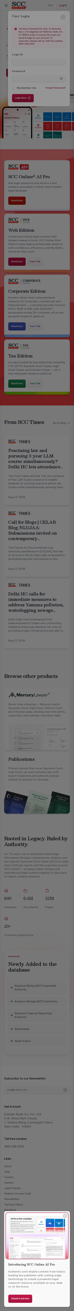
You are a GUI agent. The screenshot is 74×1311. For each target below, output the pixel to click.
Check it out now (20, 1298)
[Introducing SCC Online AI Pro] (37, 1236)
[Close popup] (65, 1216)
